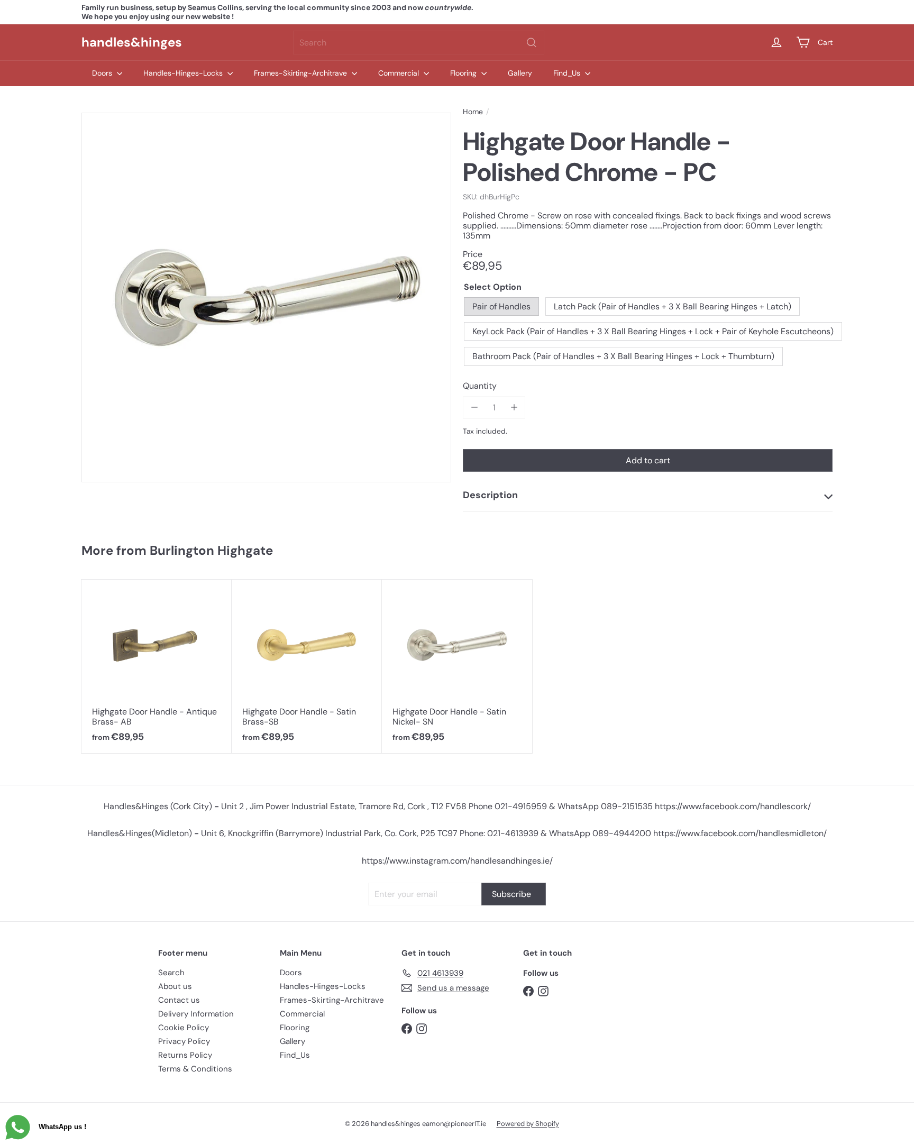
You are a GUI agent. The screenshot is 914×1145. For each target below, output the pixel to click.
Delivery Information (196, 1014)
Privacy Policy (184, 1041)
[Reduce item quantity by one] (474, 407)
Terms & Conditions (195, 1069)
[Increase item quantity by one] (513, 407)
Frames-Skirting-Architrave (301, 73)
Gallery (520, 73)
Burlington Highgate (211, 550)
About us (175, 986)
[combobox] (418, 42)
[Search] (531, 42)
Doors (103, 73)
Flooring (464, 73)
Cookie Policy (183, 1027)
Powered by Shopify (528, 1123)
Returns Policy (185, 1055)
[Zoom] (266, 297)
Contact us (179, 1000)
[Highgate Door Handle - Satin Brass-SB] (307, 666)
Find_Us (567, 73)
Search (171, 972)
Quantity (480, 386)
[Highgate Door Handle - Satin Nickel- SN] (457, 666)
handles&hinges (131, 42)
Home (473, 111)
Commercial (399, 73)
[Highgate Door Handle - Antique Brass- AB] (156, 666)
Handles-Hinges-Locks (184, 73)
